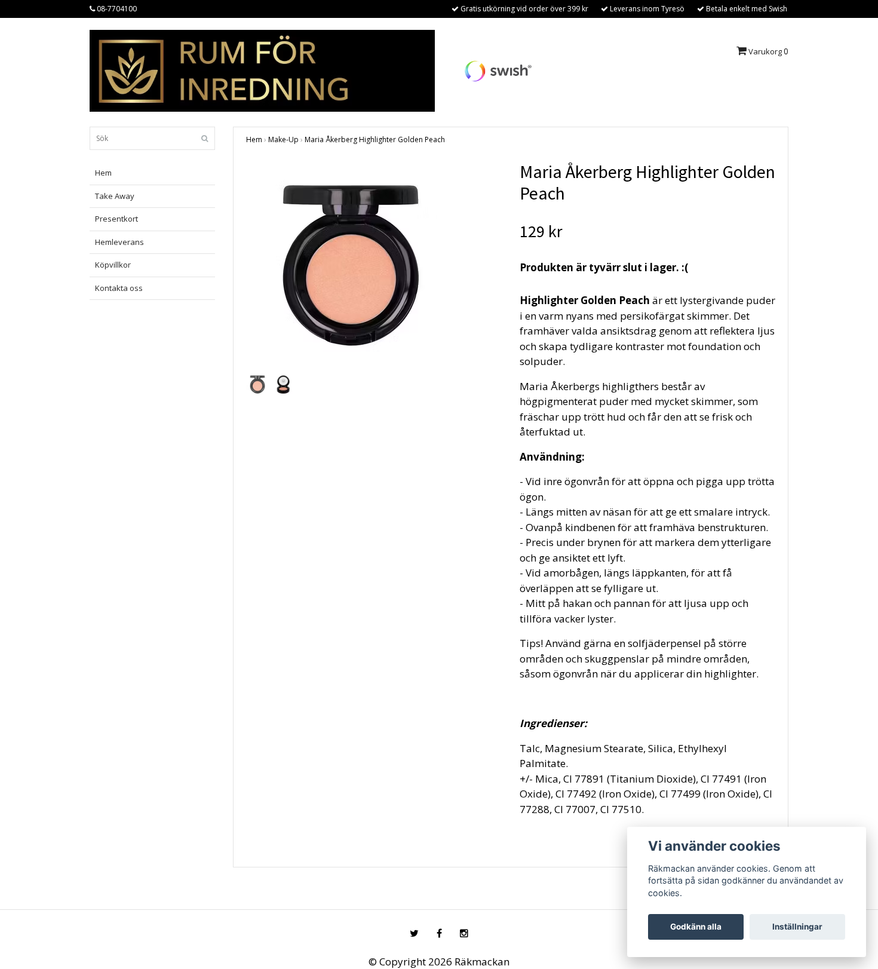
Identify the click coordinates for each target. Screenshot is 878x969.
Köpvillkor (113, 264)
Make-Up (283, 139)
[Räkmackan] (262, 69)
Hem (103, 172)
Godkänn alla (696, 926)
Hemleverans (119, 242)
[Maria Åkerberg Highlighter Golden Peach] (374, 265)
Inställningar (797, 926)
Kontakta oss (119, 288)
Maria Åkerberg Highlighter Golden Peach (375, 139)
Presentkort (116, 218)
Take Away (114, 196)
